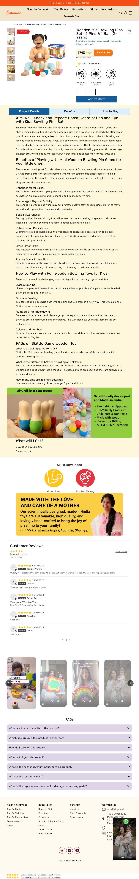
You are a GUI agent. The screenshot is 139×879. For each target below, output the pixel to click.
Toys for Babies (14, 809)
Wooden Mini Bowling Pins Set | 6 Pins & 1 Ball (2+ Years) (43, 24)
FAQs (41, 825)
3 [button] (69, 640)
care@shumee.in (116, 809)
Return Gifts (13, 821)
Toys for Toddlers (15, 813)
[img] (25, 565)
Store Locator (76, 817)
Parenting (43, 813)
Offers (10, 825)
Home (16, 24)
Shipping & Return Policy (51, 821)
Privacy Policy (45, 833)
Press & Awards (78, 813)
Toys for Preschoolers (17, 817)
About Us (74, 809)
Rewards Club (45, 809)
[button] (38, 9)
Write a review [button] (121, 551)
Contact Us (43, 817)
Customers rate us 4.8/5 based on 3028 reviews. (41, 875)
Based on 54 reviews (18, 554)
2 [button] (66, 640)
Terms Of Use (45, 829)
